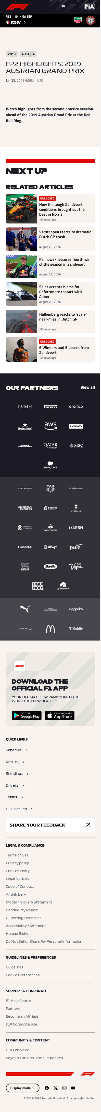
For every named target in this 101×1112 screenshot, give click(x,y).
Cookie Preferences (22, 975)
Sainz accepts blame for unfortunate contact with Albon (60, 291)
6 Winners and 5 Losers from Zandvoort (64, 350)
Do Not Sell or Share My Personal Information (44, 941)
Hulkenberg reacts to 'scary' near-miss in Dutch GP (63, 317)
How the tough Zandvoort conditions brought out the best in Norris (62, 209)
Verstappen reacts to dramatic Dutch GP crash (65, 234)
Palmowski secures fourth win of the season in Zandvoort (64, 262)
